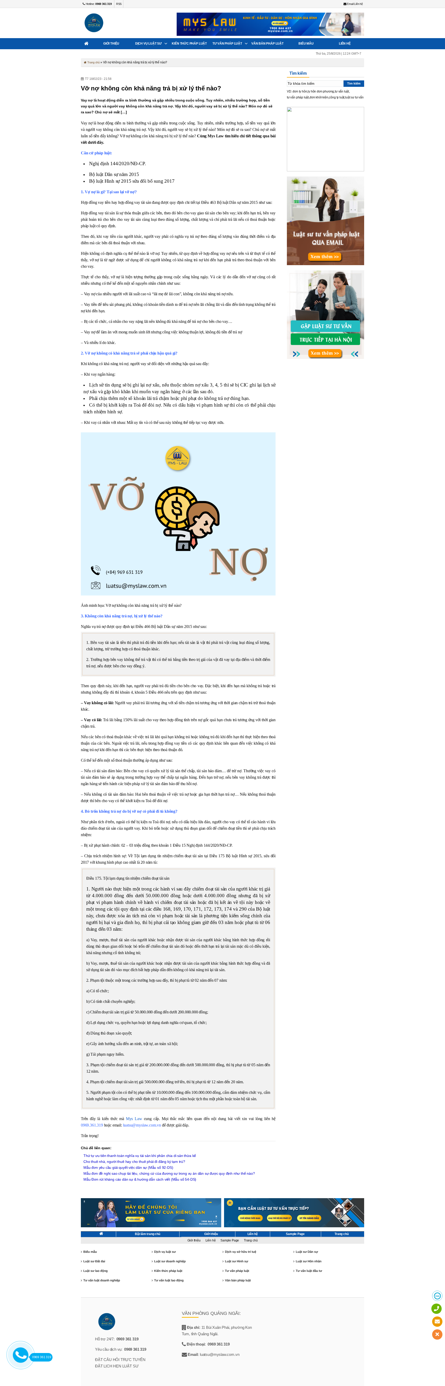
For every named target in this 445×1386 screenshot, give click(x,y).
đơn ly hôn (300, 91)
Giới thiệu (111, 43)
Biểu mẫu (306, 43)
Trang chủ (93, 62)
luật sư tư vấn (354, 97)
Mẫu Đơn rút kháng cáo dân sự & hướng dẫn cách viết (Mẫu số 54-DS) (139, 1179)
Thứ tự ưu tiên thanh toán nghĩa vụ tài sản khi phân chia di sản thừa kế (139, 1156)
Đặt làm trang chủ (147, 1234)
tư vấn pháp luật (298, 97)
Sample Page (295, 1234)
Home (86, 43)
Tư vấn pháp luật (227, 43)
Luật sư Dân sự (307, 1252)
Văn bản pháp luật (267, 43)
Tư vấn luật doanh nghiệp (101, 1280)
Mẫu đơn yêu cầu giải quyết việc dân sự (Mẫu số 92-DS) (128, 1167)
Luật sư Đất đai (94, 1261)
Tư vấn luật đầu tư (309, 1271)
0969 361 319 (127, 1339)
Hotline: (98, 3)
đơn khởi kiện (319, 97)
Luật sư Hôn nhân (308, 1261)
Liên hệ (345, 43)
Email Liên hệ (354, 3)
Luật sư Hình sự (236, 1261)
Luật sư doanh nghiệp (169, 1261)
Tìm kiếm (354, 83)
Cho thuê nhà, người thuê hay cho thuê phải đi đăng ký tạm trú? (134, 1162)
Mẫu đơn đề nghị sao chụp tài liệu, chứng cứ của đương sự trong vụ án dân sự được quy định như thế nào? (169, 1173)
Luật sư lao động (95, 1271)
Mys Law (134, 1118)
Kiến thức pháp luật (189, 43)
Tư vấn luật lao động (168, 1280)
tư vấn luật (342, 91)
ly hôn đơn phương (321, 91)
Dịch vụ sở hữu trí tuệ (240, 1252)
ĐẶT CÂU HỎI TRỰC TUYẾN (120, 1359)
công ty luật (336, 97)
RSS (119, 3)
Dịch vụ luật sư (148, 43)
